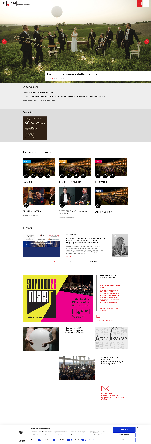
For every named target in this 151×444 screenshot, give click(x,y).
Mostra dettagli (93, 440)
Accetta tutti (124, 429)
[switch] (55, 440)
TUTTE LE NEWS (93, 261)
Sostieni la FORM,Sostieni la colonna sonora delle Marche (74, 330)
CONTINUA (68, 256)
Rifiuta (124, 439)
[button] (52, 78)
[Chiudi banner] (137, 427)
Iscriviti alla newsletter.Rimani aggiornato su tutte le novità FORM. (114, 396)
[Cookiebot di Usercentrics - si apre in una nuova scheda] (21, 441)
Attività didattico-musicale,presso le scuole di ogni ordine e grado (112, 360)
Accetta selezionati (124, 434)
